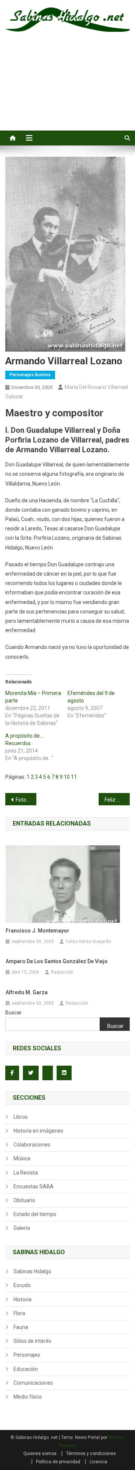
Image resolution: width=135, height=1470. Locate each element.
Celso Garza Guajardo (88, 941)
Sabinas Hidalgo (32, 1271)
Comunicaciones (33, 1383)
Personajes (27, 1355)
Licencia (98, 1461)
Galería (22, 1228)
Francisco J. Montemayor (37, 931)
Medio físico (28, 1397)
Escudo (22, 1285)
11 (74, 777)
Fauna (21, 1327)
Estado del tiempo (35, 1214)
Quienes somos (40, 1453)
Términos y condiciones (91, 1453)
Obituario (24, 1200)
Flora (19, 1313)
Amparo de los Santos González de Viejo (57, 961)
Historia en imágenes (38, 1131)
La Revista (26, 1173)
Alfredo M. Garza (27, 992)
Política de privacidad (58, 1461)
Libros (21, 1117)
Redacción (62, 972)
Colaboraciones (32, 1145)
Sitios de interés (32, 1341)
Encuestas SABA (34, 1186)
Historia (23, 1299)
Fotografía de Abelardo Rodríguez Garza (26, 800)
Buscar (13, 1013)
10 (67, 777)
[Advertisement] (67, 89)
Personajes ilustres (30, 374)
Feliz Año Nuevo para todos (117, 800)
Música (22, 1158)
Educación (26, 1369)
